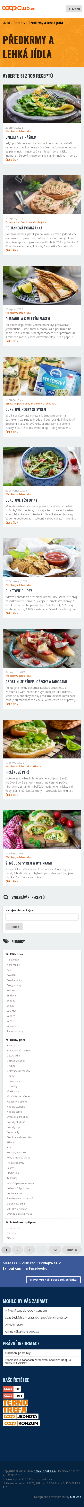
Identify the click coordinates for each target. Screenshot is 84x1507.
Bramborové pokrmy (18, 1050)
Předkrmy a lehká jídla (46, 23)
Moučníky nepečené (18, 1096)
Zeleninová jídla (16, 1203)
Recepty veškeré (16, 1152)
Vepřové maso (15, 1193)
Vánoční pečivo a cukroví (20, 1183)
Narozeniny (13, 965)
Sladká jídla (13, 1173)
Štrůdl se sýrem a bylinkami (28, 863)
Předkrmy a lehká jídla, (33, 222)
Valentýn (11, 1011)
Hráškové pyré (17, 772)
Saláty (10, 1168)
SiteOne (75, 1497)
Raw (9, 1147)
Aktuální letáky (14, 1324)
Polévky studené (16, 1122)
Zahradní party (15, 1031)
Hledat (14, 927)
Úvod (6, 23)
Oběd (10, 970)
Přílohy (10, 1142)
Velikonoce (13, 1026)
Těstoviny (12, 1178)
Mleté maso (13, 1091)
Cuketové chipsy (18, 590)
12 (55, 1250)
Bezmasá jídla (14, 1045)
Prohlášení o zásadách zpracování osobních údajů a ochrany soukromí (38, 1361)
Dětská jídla (13, 1055)
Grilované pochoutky (18, 1071)
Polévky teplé (14, 1127)
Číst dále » (11, 159)
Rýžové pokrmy (15, 1162)
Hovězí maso (14, 1081)
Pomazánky (13, 1132)
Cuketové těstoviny (21, 500)
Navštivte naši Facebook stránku (53, 1279)
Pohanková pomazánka (23, 227)
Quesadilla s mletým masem (27, 318)
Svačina (11, 1000)
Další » (72, 1250)
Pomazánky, (12, 222)
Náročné (12, 1233)
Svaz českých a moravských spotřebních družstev (36, 1317)
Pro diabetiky (14, 980)
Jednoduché (14, 1228)
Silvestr (11, 990)
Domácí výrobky (16, 1060)
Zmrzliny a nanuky (17, 1208)
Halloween (13, 959)
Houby (10, 1076)
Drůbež (11, 1066)
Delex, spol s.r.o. (45, 1471)
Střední (11, 1238)
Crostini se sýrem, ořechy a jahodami (36, 681)
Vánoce (11, 1016)
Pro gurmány (14, 985)
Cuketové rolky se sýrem (25, 409)
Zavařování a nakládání (20, 1198)
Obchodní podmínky (17, 1353)
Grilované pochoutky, (17, 403)
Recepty (19, 23)
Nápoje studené (16, 1106)
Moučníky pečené (17, 1101)
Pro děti (11, 975)
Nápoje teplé (14, 1111)
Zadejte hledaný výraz (19, 910)
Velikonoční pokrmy (18, 1188)
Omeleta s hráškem (20, 137)
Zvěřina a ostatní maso (19, 1213)
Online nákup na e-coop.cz (22, 1331)
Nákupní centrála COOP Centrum (26, 1310)
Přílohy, (37, 766)
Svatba (10, 1005)
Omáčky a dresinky (17, 1116)
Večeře (11, 1021)
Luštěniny (12, 1086)
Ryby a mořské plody (18, 1157)
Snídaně (11, 995)
